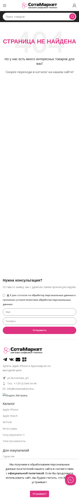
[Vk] (11, 359)
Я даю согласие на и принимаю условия (39, 300)
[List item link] (39, 383)
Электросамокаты (14, 441)
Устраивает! (39, 493)
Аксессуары (10, 428)
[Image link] (23, 350)
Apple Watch (10, 416)
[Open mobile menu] (4, 5)
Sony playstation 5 (14, 435)
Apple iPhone (10, 409)
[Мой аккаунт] (74, 5)
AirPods (7, 422)
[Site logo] (39, 5)
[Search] (72, 16)
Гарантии (9, 456)
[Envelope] (18, 359)
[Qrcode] (24, 359)
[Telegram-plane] (5, 359)
